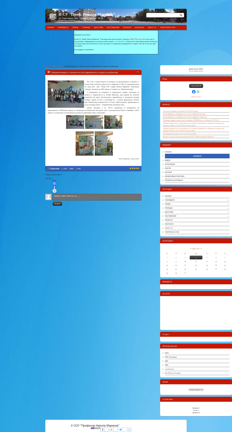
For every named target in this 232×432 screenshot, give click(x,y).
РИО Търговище (171, 357)
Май (58, 66)
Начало (48, 66)
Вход (201, 71)
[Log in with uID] (54, 183)
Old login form (196, 97)
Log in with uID (196, 86)
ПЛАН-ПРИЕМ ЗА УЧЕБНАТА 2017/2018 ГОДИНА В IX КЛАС (184, 114)
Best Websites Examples (173, 373)
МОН (167, 353)
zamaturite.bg (169, 369)
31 (185, 273)
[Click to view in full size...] (75, 129)
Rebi (71, 168)
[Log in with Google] (54, 191)
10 (185, 261)
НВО (166, 365)
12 (207, 261)
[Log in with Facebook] (54, 187)
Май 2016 (196, 248)
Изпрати (57, 204)
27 (216, 269)
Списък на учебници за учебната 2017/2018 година (180, 111)
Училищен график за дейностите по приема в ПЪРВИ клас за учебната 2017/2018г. (191, 120)
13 (216, 261)
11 (196, 261)
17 (185, 265)
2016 (54, 66)
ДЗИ (166, 361)
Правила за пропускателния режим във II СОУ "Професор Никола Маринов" (188, 137)
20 (216, 265)
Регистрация (193, 71)
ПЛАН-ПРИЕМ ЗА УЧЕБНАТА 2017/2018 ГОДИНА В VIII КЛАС (185, 117)
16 (176, 265)
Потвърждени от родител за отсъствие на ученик (179, 133)
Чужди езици (54, 168)
